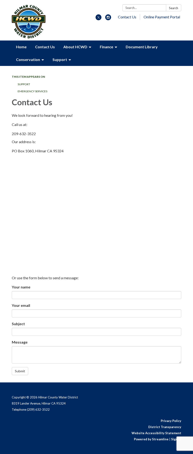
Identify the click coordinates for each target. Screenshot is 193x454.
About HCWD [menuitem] (75, 47)
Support (24, 84)
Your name (21, 287)
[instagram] (108, 18)
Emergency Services (32, 91)
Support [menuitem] (59, 59)
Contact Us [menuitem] (45, 47)
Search (173, 8)
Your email (21, 305)
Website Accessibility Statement (156, 433)
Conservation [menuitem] (28, 59)
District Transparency (164, 427)
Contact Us (127, 17)
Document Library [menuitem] (142, 47)
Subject (18, 323)
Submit (20, 371)
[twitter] (98, 18)
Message (20, 342)
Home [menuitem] (21, 47)
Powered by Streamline (151, 439)
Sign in (176, 439)
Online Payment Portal (162, 17)
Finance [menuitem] (106, 47)
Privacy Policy (171, 421)
